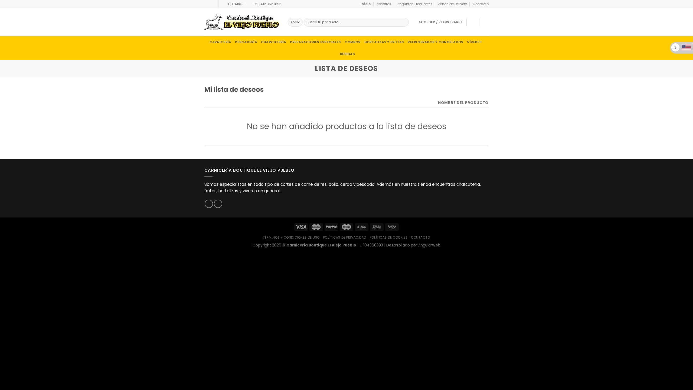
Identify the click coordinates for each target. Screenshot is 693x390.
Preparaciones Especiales (315, 42)
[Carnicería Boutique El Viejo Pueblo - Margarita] (242, 22)
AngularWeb (429, 245)
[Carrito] (486, 22)
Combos (352, 42)
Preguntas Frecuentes (414, 4)
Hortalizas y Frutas (384, 42)
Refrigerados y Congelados (435, 42)
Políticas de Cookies (389, 237)
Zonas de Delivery (452, 4)
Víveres (474, 42)
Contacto (481, 4)
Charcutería (273, 42)
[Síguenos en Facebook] (206, 4)
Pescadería (246, 42)
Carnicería (220, 42)
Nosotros (384, 4)
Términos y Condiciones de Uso (291, 237)
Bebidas (347, 54)
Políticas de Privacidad (344, 237)
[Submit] (404, 22)
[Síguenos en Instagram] (211, 4)
